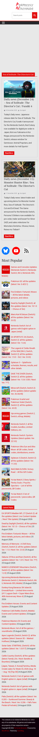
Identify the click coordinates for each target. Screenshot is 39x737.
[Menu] (3, 22)
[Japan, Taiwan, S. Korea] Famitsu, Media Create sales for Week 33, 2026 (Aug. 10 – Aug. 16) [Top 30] (19, 669)
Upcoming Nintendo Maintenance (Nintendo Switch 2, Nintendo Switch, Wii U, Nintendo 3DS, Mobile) (19, 580)
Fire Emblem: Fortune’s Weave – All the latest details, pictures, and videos (24, 295)
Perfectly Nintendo (20, 728)
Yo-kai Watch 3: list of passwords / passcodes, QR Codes (23, 497)
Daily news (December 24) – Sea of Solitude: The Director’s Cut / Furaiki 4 (19, 102)
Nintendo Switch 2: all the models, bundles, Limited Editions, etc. (22, 427)
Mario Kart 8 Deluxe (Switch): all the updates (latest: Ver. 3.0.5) (23, 317)
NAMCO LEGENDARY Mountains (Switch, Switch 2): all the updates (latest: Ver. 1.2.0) (19, 570)
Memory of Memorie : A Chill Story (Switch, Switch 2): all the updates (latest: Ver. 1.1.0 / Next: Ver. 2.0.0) (19, 547)
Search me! (34, 15)
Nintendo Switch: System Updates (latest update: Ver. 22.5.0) (23, 438)
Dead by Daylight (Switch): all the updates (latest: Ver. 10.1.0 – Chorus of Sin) (24, 306)
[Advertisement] (19, 45)
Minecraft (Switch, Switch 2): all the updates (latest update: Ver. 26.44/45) (23, 391)
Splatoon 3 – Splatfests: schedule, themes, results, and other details (24, 365)
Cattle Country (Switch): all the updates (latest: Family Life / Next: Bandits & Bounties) (18, 659)
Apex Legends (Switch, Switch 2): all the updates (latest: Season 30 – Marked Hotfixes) (19, 638)
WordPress (5, 731)
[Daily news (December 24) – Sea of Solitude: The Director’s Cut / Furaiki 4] (19, 89)
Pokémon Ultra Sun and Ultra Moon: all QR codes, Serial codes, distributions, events (23, 449)
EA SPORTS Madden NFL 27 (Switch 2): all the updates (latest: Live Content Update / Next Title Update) (19, 516)
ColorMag (20, 731)
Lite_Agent (23, 110)
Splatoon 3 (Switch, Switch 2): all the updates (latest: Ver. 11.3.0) (23, 461)
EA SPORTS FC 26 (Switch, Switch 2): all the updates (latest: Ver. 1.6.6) (22, 340)
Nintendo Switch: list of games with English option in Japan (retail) (23, 329)
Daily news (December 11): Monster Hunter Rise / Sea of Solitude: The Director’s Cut (19, 184)
